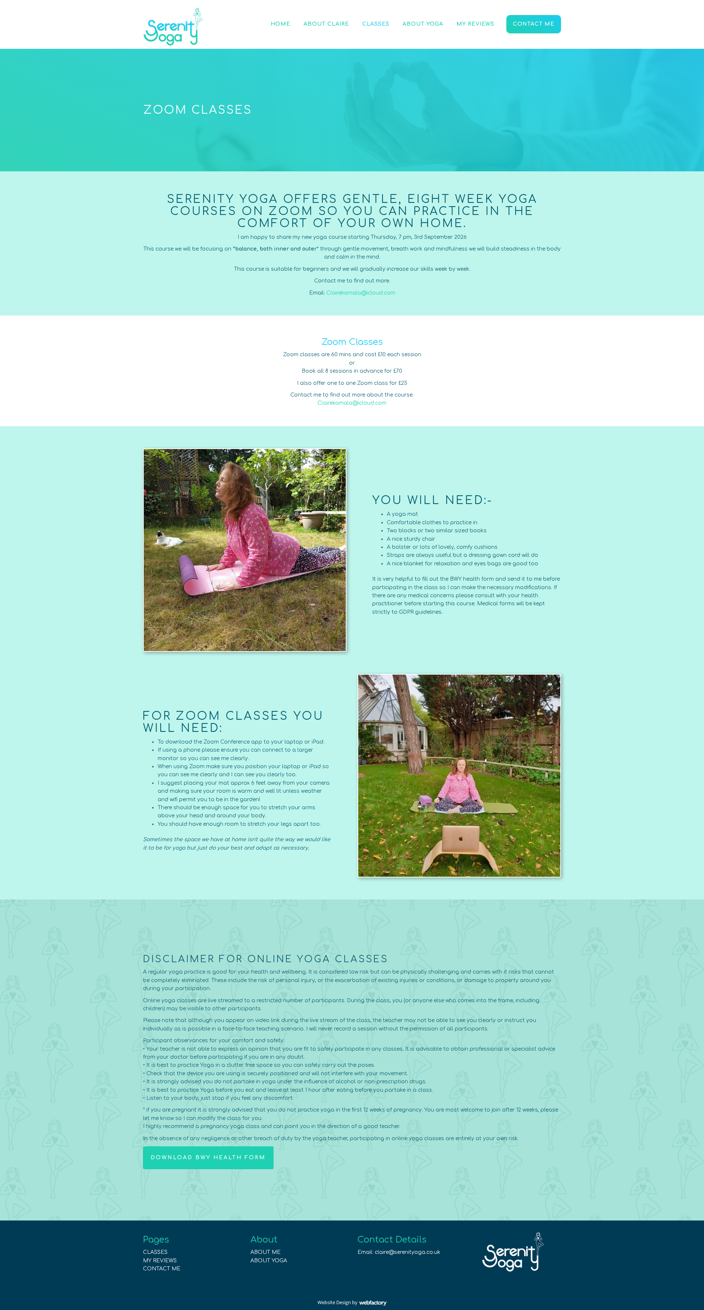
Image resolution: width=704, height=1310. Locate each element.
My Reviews (475, 24)
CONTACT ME (161, 1268)
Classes (375, 24)
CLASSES (155, 1252)
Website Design (334, 1302)
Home (280, 24)
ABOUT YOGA (268, 1260)
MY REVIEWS (160, 1260)
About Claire (326, 24)
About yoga (423, 24)
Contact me (533, 24)
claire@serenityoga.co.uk (407, 1252)
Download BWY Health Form (208, 1157)
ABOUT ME (265, 1252)
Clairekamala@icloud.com (360, 293)
